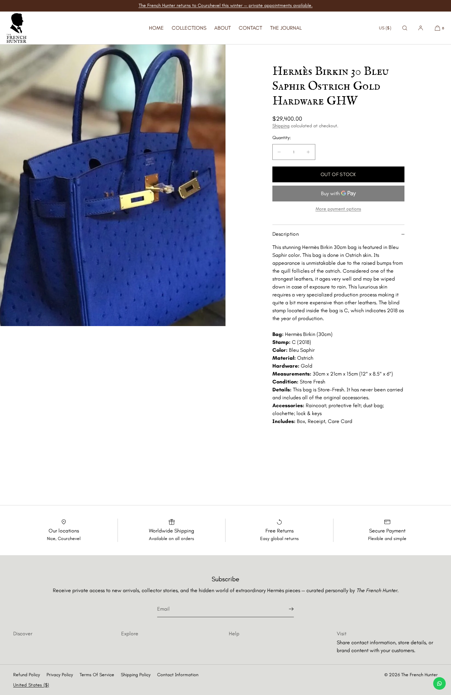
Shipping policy (136, 675)
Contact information (177, 675)
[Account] (420, 28)
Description (285, 234)
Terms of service (97, 675)
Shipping (281, 126)
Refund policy (26, 675)
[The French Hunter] (16, 28)
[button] (405, 28)
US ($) (385, 27)
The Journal (286, 28)
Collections (189, 28)
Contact (250, 28)
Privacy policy (60, 675)
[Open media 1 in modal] (113, 185)
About (222, 28)
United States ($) (31, 685)
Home (156, 28)
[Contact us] (439, 683)
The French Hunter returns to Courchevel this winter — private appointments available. (226, 5)
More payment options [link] (338, 209)
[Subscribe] (285, 609)
